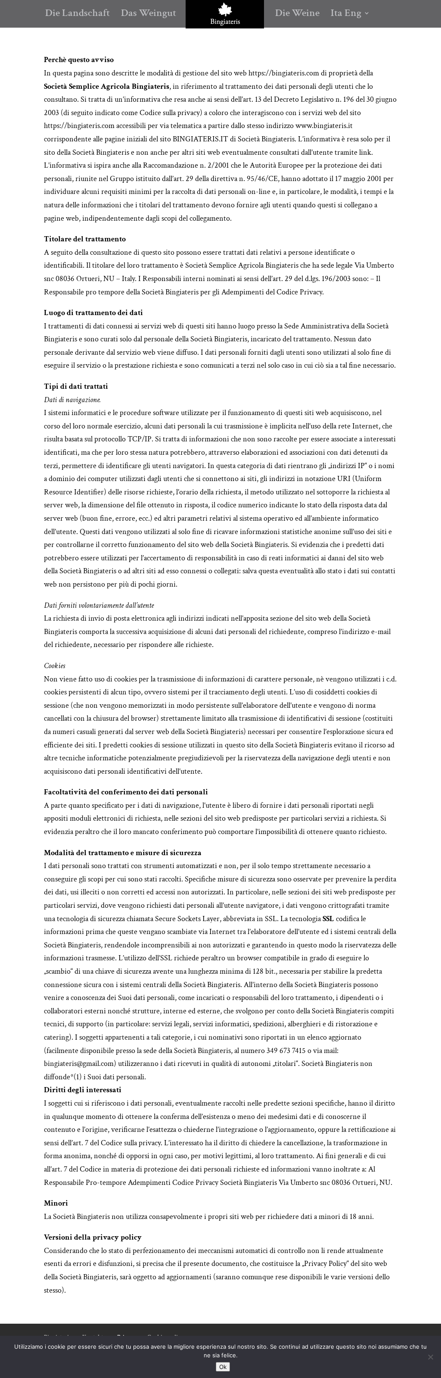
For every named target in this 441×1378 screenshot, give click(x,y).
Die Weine (297, 14)
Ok (223, 1366)
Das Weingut (148, 14)
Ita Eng (346, 14)
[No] (430, 1357)
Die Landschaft (77, 14)
